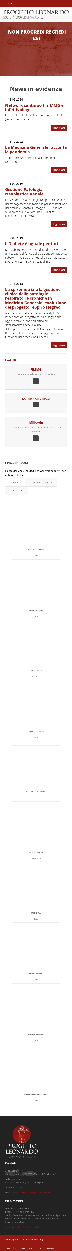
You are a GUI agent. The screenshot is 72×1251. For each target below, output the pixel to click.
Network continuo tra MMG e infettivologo (34, 107)
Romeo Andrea (36, 973)
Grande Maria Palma (36, 792)
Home (8, 1248)
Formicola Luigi (36, 731)
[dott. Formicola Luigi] (40, 706)
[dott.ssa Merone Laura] (40, 827)
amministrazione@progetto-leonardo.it (31, 1192)
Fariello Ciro (36, 670)
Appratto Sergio (36, 549)
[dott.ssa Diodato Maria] (40, 585)
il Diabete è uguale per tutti (32, 243)
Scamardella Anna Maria (36, 1094)
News (39, 1248)
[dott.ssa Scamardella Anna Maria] (40, 1069)
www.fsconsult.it (13, 1227)
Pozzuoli (18, 490)
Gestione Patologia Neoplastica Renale (24, 191)
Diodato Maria (36, 610)
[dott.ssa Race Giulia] (40, 888)
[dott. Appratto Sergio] (40, 524)
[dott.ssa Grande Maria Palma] (40, 766)
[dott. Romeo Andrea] (40, 948)
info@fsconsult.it (31, 1227)
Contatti (50, 1248)
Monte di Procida (42, 482)
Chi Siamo (20, 1248)
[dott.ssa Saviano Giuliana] (40, 1009)
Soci (31, 1248)
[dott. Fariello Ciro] (40, 645)
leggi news (59, 127)
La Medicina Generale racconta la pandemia (36, 149)
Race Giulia (36, 913)
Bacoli (17, 482)
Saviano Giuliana (36, 1034)
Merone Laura (36, 852)
